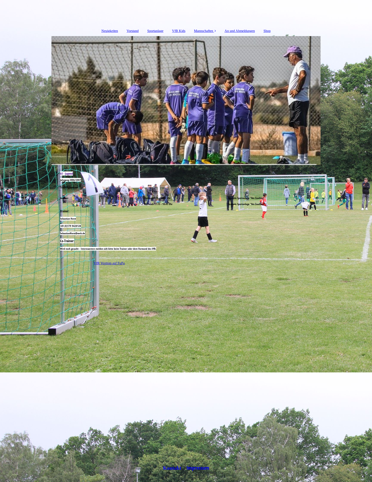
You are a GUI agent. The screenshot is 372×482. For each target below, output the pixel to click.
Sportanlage (155, 31)
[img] (186, 100)
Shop (267, 31)
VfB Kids (178, 31)
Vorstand (133, 31)
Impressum (197, 467)
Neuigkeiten (109, 31)
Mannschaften (204, 31)
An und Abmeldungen (240, 31)
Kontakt (174, 468)
